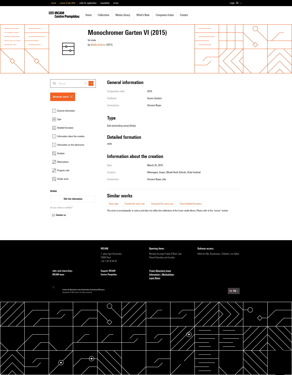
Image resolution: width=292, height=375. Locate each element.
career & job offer (68, 3)
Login (232, 3)
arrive (115, 3)
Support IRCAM (108, 270)
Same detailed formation (191, 203)
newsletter (105, 3)
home (88, 15)
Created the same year (135, 203)
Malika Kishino (98, 44)
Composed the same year (162, 203)
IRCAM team (58, 274)
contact (184, 15)
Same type (113, 203)
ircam (53, 3)
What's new (142, 15)
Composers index (165, 15)
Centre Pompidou (109, 274)
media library (122, 15)
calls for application (88, 3)
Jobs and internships (62, 270)
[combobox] (73, 83)
